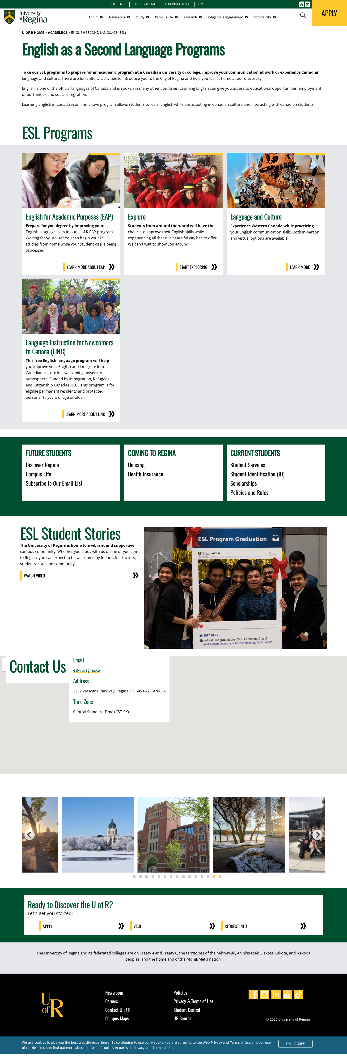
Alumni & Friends (177, 4)
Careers (111, 1001)
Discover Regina (42, 464)
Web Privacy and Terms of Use (149, 1047)
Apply (47, 926)
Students (118, 4)
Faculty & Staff (145, 4)
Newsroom (114, 992)
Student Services (247, 464)
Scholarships (243, 483)
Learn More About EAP (86, 267)
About (93, 17)
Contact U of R (118, 1009)
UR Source (182, 1018)
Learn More (300, 267)
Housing (136, 464)
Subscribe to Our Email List (54, 483)
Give (201, 4)
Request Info (236, 926)
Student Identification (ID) (257, 474)
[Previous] (29, 835)
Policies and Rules (249, 492)
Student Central (187, 1009)
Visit (137, 926)
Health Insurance (145, 474)
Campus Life (38, 474)
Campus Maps (117, 1018)
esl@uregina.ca (86, 670)
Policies (180, 992)
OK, (295, 1043)
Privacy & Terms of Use (193, 1001)
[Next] (317, 835)
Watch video (34, 575)
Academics (57, 32)
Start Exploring (193, 267)
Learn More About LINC (85, 414)
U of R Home (33, 32)
